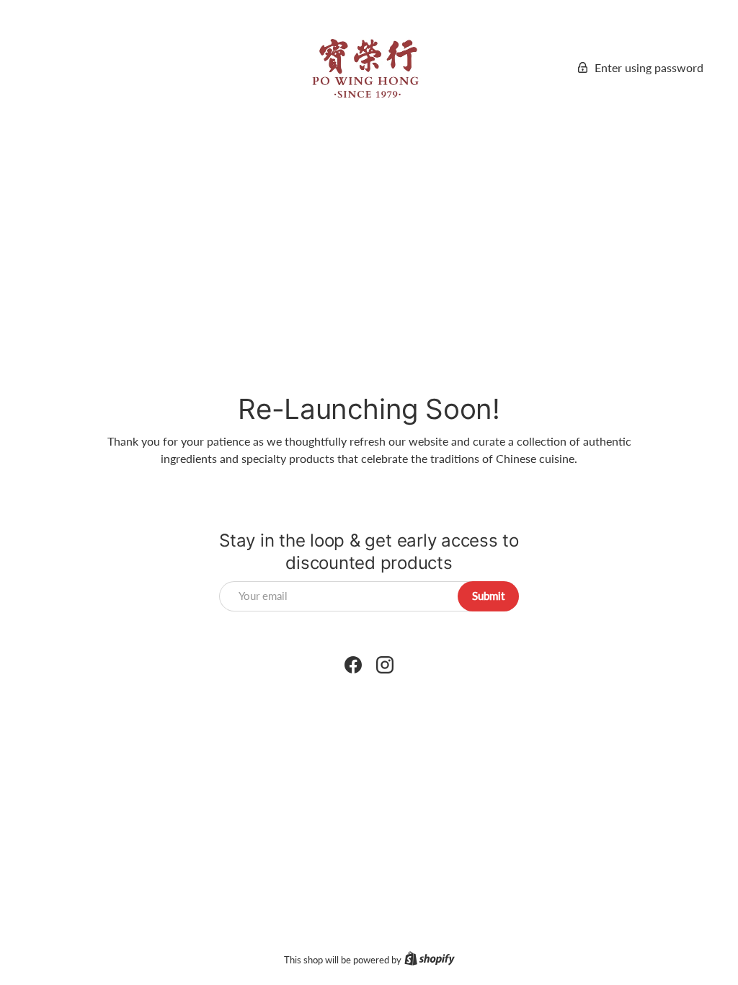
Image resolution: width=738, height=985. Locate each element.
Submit (488, 595)
